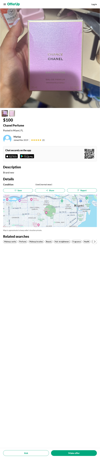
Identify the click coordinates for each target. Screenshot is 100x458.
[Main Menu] (4, 4)
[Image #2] (12, 113)
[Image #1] (5, 113)
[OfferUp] (13, 4)
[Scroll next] (95, 242)
